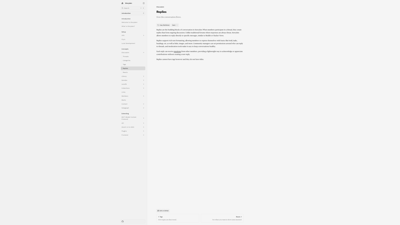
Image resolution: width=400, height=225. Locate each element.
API (123, 123)
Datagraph (125, 108)
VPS (123, 35)
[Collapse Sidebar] (143, 3)
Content (124, 104)
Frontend (125, 135)
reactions (177, 51)
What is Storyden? (128, 26)
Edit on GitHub (164, 210)
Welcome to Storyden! (129, 22)
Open (173, 25)
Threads (126, 56)
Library (124, 76)
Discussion (125, 52)
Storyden (128, 3)
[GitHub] (122, 221)
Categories (126, 60)
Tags (124, 64)
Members (125, 96)
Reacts (125, 72)
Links (123, 92)
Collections (125, 88)
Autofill (124, 84)
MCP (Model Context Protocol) (129, 118)
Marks (124, 100)
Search (134, 8)
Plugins (124, 131)
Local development (128, 43)
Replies (125, 68)
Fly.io (123, 39)
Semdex (124, 80)
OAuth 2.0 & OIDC (128, 127)
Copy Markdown (164, 25)
